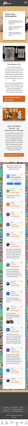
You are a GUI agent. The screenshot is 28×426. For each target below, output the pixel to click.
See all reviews (10, 183)
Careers (21, 407)
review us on (17, 183)
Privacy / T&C (7, 409)
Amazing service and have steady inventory (13, 196)
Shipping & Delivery (18, 409)
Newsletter (12, 422)
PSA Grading (2, 423)
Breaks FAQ (6, 411)
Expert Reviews (6, 423)
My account (14, 407)
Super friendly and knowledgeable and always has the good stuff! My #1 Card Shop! (13, 316)
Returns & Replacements (17, 411)
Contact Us (21, 423)
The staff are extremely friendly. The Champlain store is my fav (13, 300)
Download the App (14, 155)
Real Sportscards (16, 177)
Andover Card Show (17, 424)
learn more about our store (12, 98)
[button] (25, 2)
